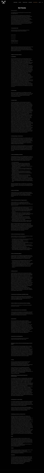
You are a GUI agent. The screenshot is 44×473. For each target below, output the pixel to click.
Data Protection (35, 2)
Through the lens (25, 2)
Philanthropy (30, 2)
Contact (40, 2)
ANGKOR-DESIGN (15, 2)
